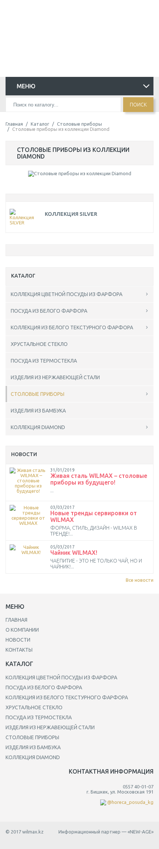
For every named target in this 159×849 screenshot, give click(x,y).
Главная (14, 123)
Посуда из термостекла (44, 361)
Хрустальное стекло (39, 344)
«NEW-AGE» (140, 831)
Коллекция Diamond (38, 427)
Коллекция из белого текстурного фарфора (72, 327)
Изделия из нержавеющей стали (55, 377)
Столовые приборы (79, 123)
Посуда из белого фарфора (49, 311)
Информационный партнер (89, 831)
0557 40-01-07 (77, 12)
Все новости (139, 580)
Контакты (19, 650)
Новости (18, 640)
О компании (22, 630)
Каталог (40, 123)
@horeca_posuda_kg (77, 21)
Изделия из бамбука (38, 411)
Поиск (138, 105)
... (52, 490)
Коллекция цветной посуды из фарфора (66, 294)
